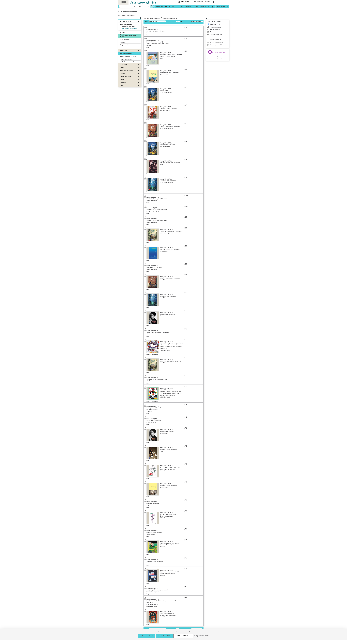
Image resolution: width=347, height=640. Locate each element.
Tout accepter (146, 636)
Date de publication (125, 77)
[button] (135, 6)
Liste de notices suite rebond (130, 11)
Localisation (123, 65)
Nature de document (126, 54)
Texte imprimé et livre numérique (129, 56)
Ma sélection (213, 24)
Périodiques (189, 6)
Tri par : (146, 21)
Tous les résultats (214, 39)
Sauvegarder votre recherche (129, 28)
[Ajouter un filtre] (140, 47)
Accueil (120, 11)
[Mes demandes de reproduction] (214, 2)
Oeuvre (122, 68)
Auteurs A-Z (172, 6)
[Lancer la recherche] (152, 6)
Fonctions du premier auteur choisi (128, 36)
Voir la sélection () (154, 18)
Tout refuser (164, 636)
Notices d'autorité (205, 6)
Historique (208, 2)
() (170, 18)
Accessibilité (123, 51)
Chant (122, 42)
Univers (122, 80)
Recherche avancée (161, 6)
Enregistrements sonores (127, 59)
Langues (122, 74)
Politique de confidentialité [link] (201, 636)
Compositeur (124, 45)
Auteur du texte (125, 39)
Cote (196, 6)
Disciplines (123, 83)
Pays (121, 86)
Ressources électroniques (213, 59)
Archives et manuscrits (213, 57)
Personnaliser (183, 636)
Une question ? (200, 2)
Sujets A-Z (181, 6)
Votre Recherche (125, 21)
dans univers (221, 6)
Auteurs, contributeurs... (127, 71)
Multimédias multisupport (127, 62)
